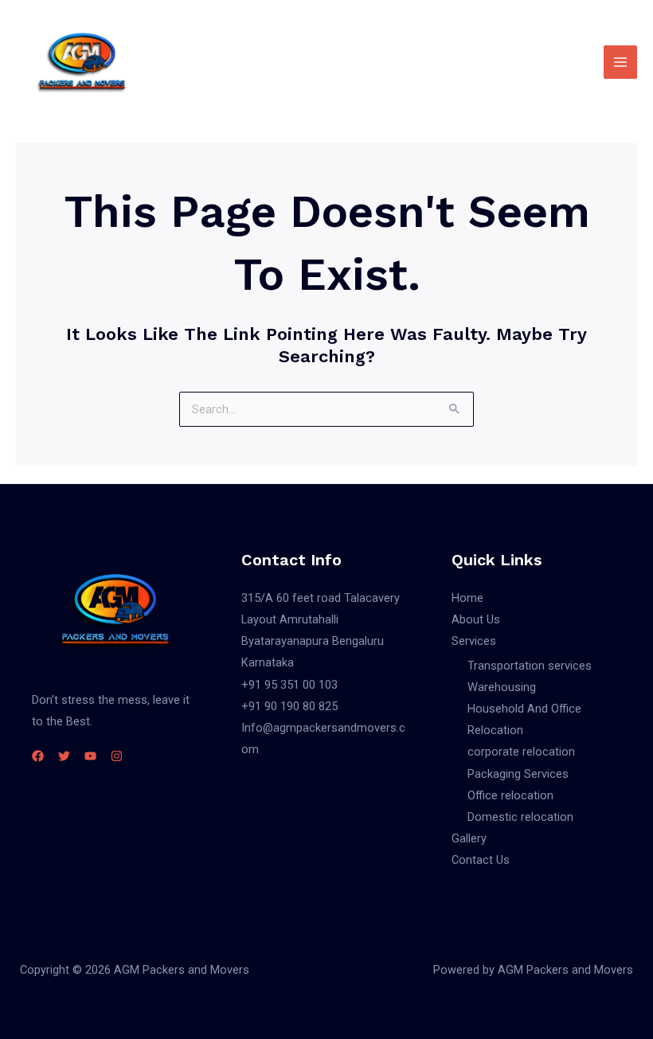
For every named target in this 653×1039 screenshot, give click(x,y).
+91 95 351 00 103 (289, 685)
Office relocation (510, 795)
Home (467, 598)
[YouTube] (90, 756)
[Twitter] (64, 756)
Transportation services (529, 665)
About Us (476, 619)
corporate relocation (521, 751)
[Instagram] (117, 756)
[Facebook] (38, 756)
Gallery (469, 838)
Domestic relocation (520, 817)
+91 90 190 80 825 (289, 706)
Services (474, 641)
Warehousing (501, 687)
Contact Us (481, 860)
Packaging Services (518, 774)
